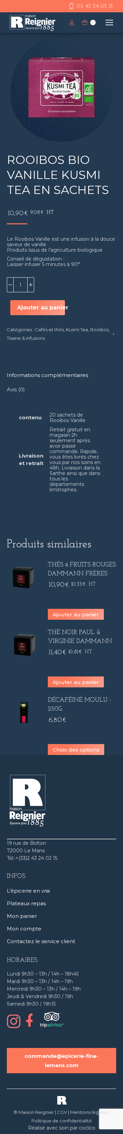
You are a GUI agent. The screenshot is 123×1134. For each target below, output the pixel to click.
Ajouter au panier (41, 307)
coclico (87, 1128)
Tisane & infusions (26, 338)
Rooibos (99, 329)
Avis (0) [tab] (16, 389)
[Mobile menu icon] (109, 22)
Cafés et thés (49, 329)
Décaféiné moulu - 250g (79, 704)
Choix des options (76, 749)
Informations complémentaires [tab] (47, 375)
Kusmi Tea (77, 329)
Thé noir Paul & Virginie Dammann (80, 637)
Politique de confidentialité (61, 1120)
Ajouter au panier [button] (76, 614)
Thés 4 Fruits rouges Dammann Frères (82, 569)
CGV (62, 1112)
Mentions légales (89, 1112)
